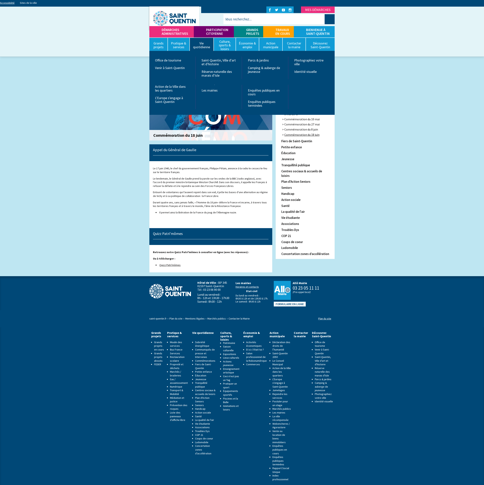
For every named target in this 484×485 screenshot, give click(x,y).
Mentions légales (195, 318)
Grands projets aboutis (158, 357)
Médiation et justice (177, 399)
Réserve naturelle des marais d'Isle (217, 73)
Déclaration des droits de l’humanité (281, 345)
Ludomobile (289, 248)
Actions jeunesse (228, 363)
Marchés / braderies (175, 373)
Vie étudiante (290, 218)
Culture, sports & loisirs (226, 336)
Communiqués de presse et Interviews (205, 353)
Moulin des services (176, 344)
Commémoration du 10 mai (302, 119)
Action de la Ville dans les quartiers (170, 88)
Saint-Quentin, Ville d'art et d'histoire (219, 62)
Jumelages (278, 390)
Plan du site (175, 318)
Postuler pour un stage (280, 403)
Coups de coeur (292, 242)
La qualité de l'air (293, 212)
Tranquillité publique (295, 165)
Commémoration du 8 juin (301, 129)
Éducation (288, 153)
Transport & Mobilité (176, 392)
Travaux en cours (282, 32)
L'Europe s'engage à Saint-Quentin (169, 100)
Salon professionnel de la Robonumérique (256, 357)
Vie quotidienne (203, 333)
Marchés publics (216, 318)
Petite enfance (291, 147)
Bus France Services (176, 351)
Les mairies (210, 90)
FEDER (157, 364)
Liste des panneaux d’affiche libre (177, 416)
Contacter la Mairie (239, 318)
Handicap (287, 194)
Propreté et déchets (176, 366)
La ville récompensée (280, 418)
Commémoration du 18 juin (302, 135)
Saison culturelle (228, 348)
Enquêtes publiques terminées (261, 103)
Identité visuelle (305, 71)
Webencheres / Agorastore (281, 425)
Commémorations (205, 360)
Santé (285, 206)
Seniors (286, 188)
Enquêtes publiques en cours (264, 92)
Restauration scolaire (177, 358)
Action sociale (291, 200)
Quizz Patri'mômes (170, 265)
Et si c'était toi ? (255, 349)
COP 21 (286, 236)
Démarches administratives (175, 32)
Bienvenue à (318, 32)
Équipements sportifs (230, 392)
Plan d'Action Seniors (295, 182)
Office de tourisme (168, 60)
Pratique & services (174, 334)
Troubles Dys (290, 230)
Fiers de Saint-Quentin (296, 141)
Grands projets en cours (159, 345)
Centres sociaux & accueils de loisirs (301, 173)
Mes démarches (317, 10)
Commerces (253, 364)
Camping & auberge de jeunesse (264, 70)
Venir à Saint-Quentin (170, 68)
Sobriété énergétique (202, 344)
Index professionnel (280, 477)
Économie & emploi (251, 334)
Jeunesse (287, 159)
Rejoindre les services (279, 396)
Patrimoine (229, 343)
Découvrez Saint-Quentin (321, 334)
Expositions (229, 354)
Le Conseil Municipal (278, 362)
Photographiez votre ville (308, 62)
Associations (290, 224)
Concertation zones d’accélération (305, 254)
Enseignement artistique (231, 370)
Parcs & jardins (258, 60)
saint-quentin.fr (158, 318)
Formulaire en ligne (290, 304)
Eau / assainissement (179, 381)
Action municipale (277, 334)
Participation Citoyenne (217, 32)
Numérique (176, 386)
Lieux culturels (231, 357)
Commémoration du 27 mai (302, 124)
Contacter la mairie (301, 334)
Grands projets (252, 32)
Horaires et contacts (247, 286)
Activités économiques (254, 344)
